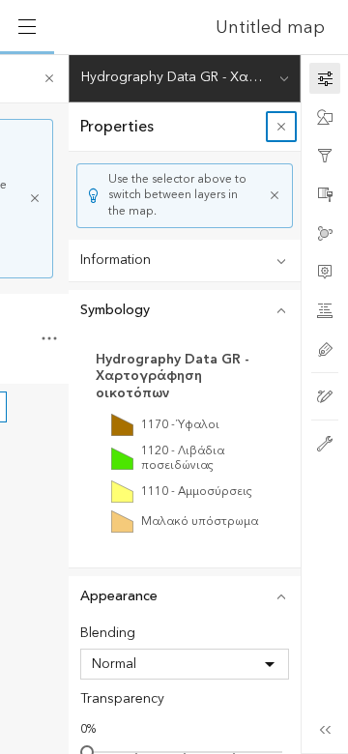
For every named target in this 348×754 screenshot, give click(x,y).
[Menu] (27, 27)
